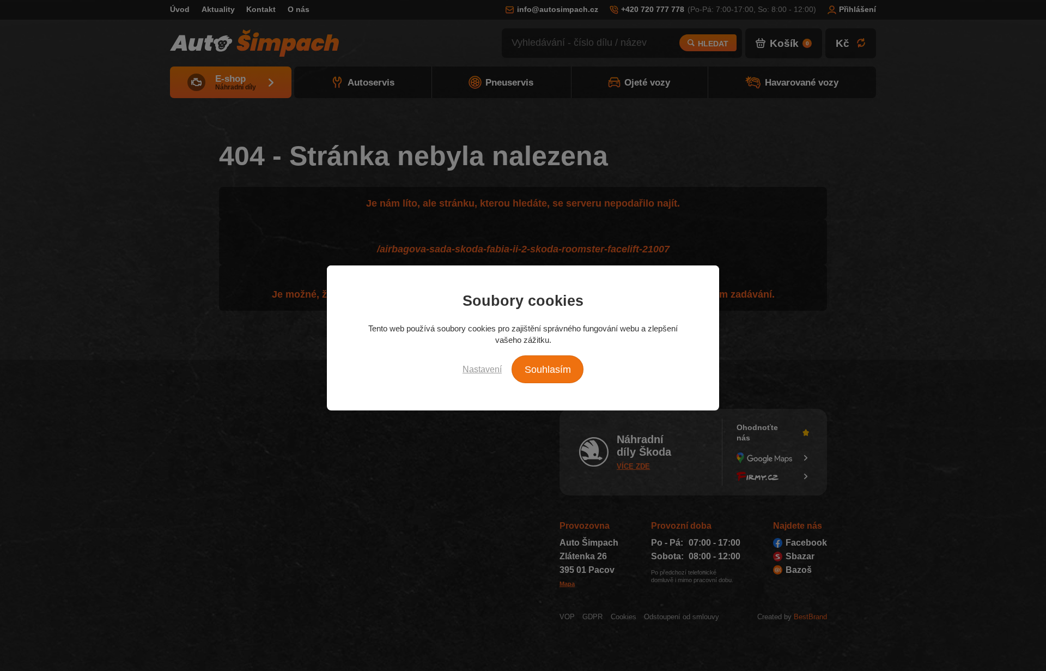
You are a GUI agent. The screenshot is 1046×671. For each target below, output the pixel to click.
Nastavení (482, 369)
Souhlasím (548, 369)
